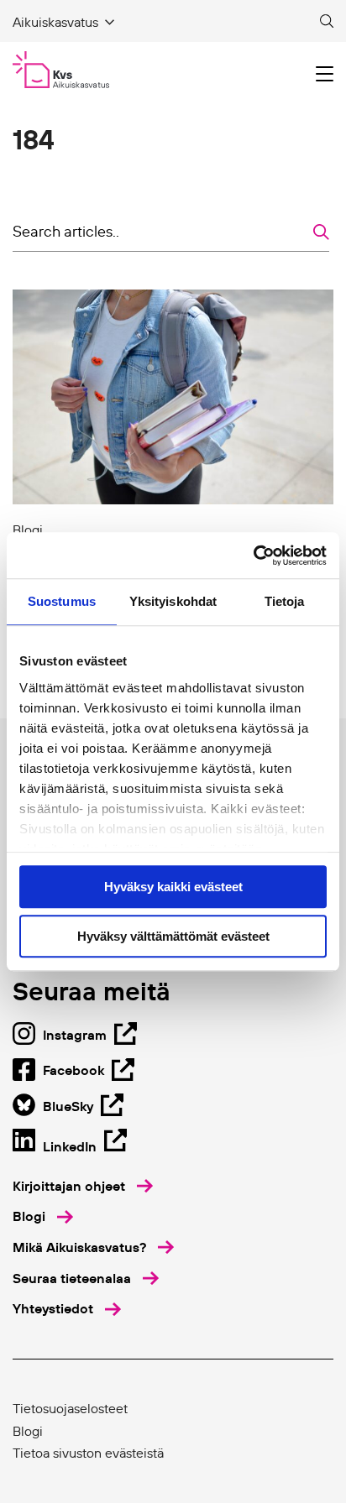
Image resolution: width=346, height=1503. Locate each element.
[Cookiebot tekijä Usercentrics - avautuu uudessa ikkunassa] (253, 555)
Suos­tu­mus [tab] (62, 601)
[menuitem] (83, 1186)
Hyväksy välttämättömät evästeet (173, 936)
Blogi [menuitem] (28, 1430)
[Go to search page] (326, 21)
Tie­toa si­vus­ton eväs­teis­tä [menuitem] (88, 1452)
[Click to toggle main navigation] (324, 74)
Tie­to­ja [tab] (285, 601)
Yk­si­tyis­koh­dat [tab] (173, 601)
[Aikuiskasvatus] (61, 69)
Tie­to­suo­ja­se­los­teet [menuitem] (70, 1408)
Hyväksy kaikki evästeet (173, 886)
